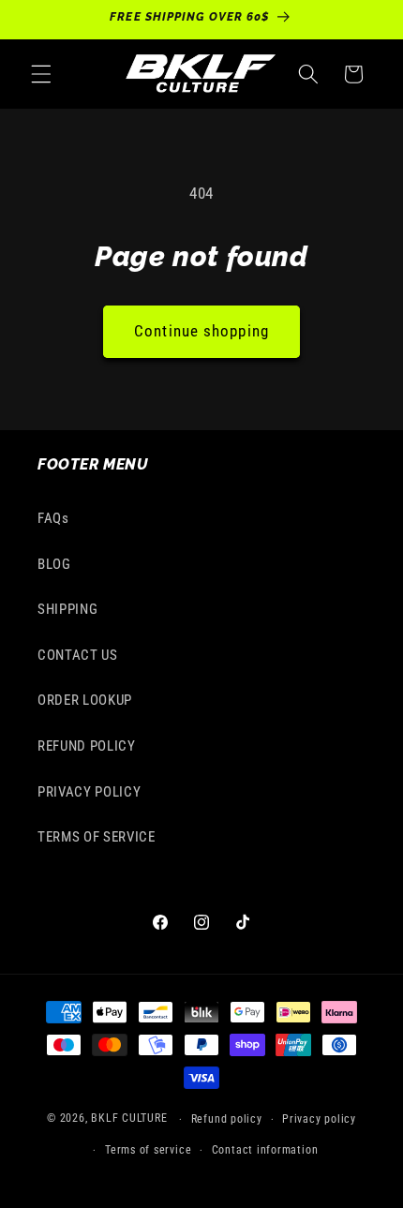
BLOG (54, 564)
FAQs (53, 518)
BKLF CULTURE (131, 1119)
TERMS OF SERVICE (96, 836)
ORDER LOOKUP (84, 700)
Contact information (265, 1149)
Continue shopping (201, 331)
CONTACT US (77, 655)
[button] (41, 74)
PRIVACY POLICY (89, 791)
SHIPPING (67, 609)
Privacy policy (319, 1119)
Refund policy (226, 1119)
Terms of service (148, 1149)
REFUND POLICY (86, 746)
